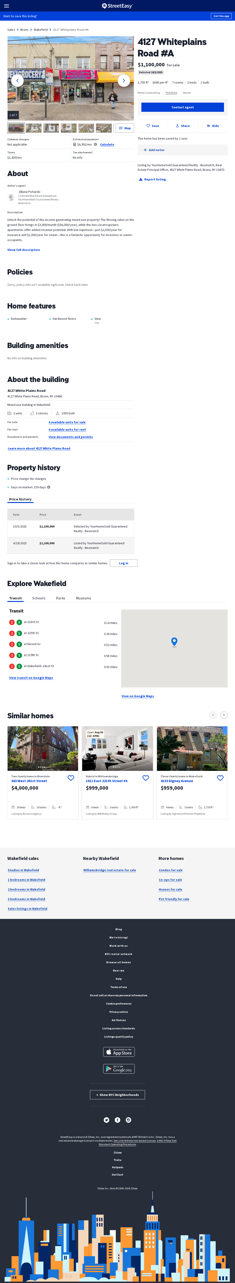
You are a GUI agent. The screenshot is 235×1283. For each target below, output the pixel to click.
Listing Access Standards (118, 1028)
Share (185, 126)
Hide (215, 126)
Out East (117, 1174)
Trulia (117, 1160)
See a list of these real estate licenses (135, 1140)
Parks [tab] (60, 598)
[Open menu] (6, 6)
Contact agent (183, 107)
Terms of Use (118, 987)
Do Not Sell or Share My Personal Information (118, 995)
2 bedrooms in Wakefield (26, 889)
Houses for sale (170, 889)
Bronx (24, 30)
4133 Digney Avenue (177, 780)
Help (119, 978)
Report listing (155, 179)
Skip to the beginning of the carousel (117, 824)
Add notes (157, 150)
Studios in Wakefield (23, 870)
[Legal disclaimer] (95, 144)
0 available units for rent (67, 429)
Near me (118, 970)
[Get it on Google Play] (119, 1069)
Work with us (118, 945)
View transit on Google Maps (31, 678)
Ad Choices (119, 1020)
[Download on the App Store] (119, 1052)
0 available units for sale (67, 422)
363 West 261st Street (29, 780)
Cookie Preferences (118, 1003)
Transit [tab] (15, 598)
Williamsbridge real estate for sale (109, 870)
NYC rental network (118, 954)
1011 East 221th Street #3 (106, 780)
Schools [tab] (38, 598)
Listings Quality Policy (118, 1036)
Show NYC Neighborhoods (117, 1095)
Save (155, 126)
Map (127, 128)
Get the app (221, 16)
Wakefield (41, 30)
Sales (11, 30)
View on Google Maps (138, 696)
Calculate (107, 144)
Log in (123, 563)
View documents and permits (71, 437)
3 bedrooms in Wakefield (26, 899)
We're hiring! (118, 937)
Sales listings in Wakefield (27, 909)
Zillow (118, 1152)
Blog (118, 929)
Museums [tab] (83, 598)
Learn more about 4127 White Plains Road (39, 448)
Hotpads (117, 1167)
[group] (42, 773)
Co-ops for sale (170, 880)
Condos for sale (171, 870)
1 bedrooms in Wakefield (26, 880)
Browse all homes (118, 962)
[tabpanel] (70, 531)
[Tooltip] (48, 487)
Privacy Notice (118, 1011)
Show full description (23, 250)
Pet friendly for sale (174, 899)
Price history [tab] (20, 499)
